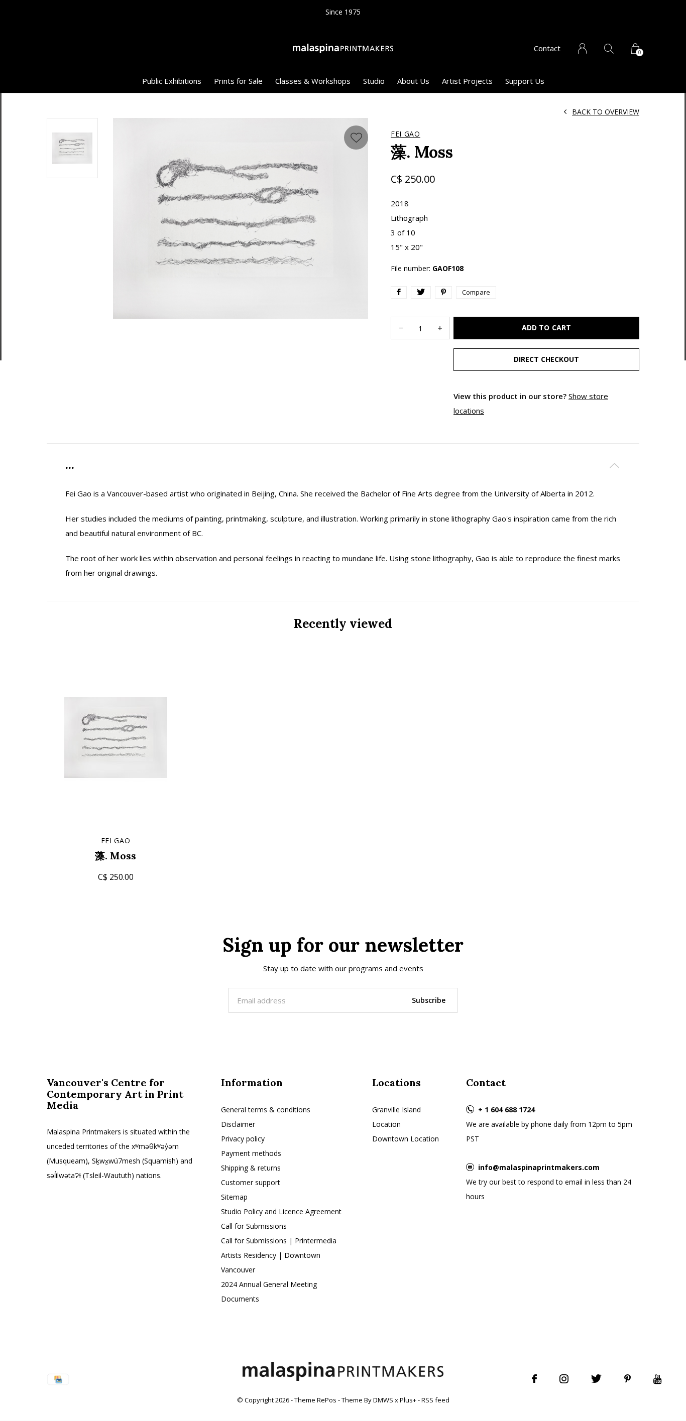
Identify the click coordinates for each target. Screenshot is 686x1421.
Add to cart (546, 327)
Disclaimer (238, 1124)
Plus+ (408, 1399)
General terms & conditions (265, 1109)
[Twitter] (596, 1378)
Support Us (524, 81)
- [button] (401, 328)
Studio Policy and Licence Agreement (281, 1211)
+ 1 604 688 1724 (506, 1109)
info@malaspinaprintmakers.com (539, 1167)
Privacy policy (243, 1138)
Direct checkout (546, 359)
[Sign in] (582, 48)
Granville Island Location (396, 1117)
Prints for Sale (238, 81)
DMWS (383, 1399)
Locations (396, 1082)
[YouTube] (657, 1378)
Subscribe (428, 1000)
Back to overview (605, 111)
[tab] (343, 465)
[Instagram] (563, 1378)
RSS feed (435, 1399)
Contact (547, 48)
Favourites (356, 137)
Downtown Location (405, 1138)
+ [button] (440, 328)
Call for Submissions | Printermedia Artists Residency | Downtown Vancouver (278, 1255)
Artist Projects (467, 81)
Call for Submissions (254, 1226)
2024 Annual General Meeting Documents (269, 1291)
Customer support (250, 1182)
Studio (374, 81)
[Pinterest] (627, 1378)
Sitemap (234, 1197)
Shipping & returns (251, 1168)
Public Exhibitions (171, 81)
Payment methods (251, 1153)
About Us (413, 81)
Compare (476, 292)
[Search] (609, 48)
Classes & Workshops (313, 81)
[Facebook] (534, 1378)
